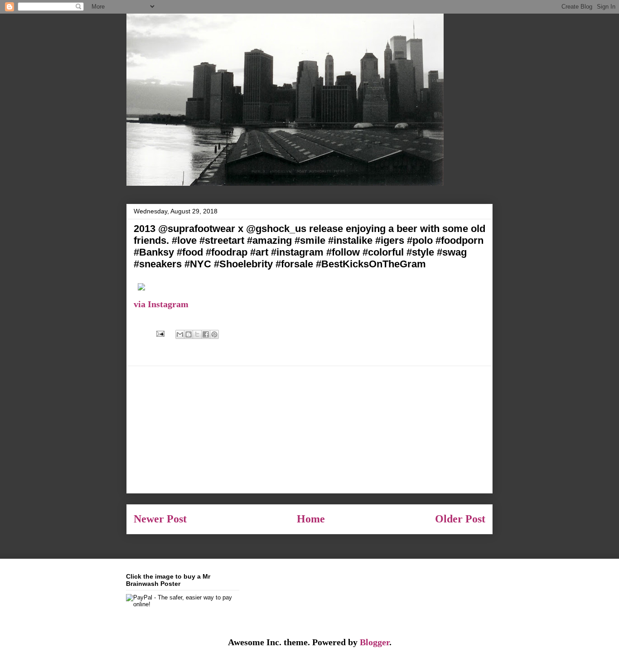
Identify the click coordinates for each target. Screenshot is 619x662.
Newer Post (160, 519)
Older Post (460, 519)
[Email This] (179, 334)
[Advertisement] (309, 429)
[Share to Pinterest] (214, 334)
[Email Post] (159, 333)
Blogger (374, 642)
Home (311, 519)
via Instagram (161, 304)
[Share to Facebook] (205, 334)
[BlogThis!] (188, 334)
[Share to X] (197, 334)
